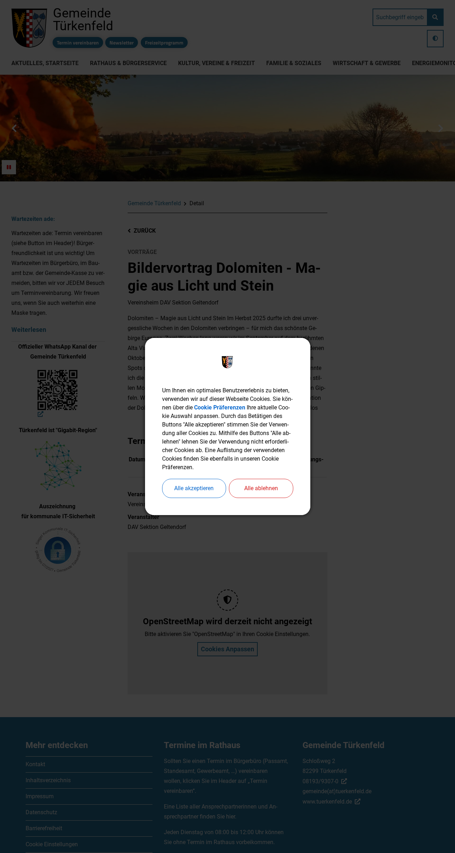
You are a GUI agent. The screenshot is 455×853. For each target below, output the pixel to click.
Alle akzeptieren (194, 488)
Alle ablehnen (261, 488)
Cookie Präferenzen (219, 407)
